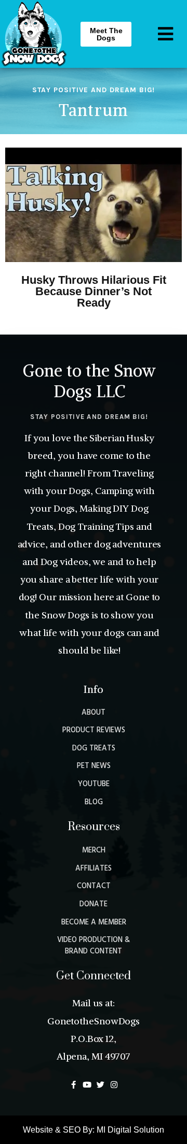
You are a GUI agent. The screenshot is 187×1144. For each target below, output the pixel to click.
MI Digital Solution (130, 1129)
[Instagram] (114, 1085)
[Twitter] (100, 1085)
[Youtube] (87, 1085)
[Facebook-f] (73, 1085)
